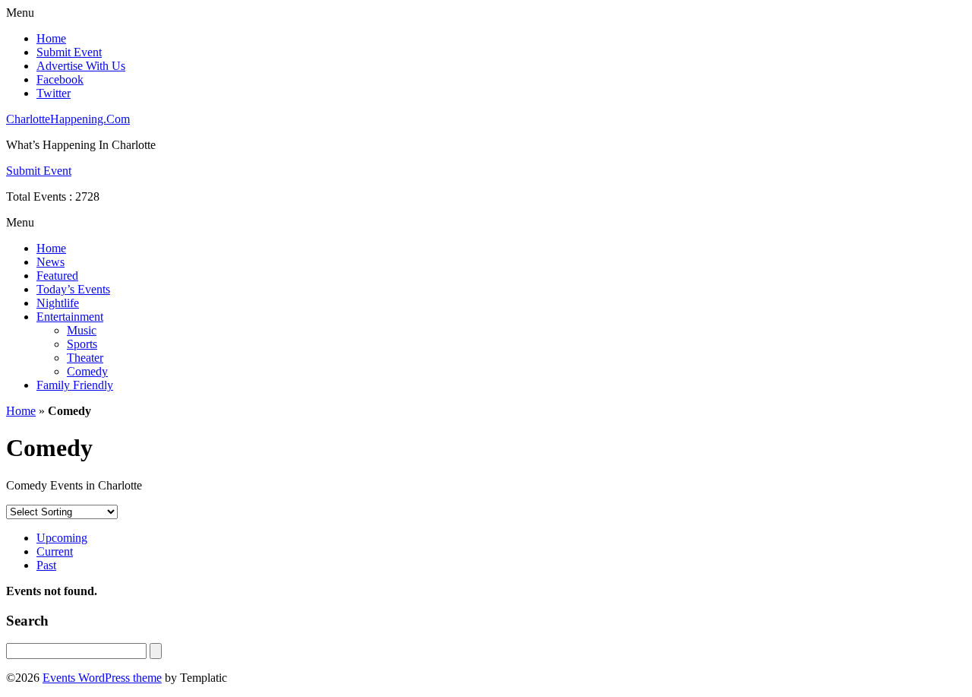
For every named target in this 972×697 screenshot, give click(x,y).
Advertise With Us (80, 65)
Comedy (87, 371)
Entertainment (69, 316)
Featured (57, 275)
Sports (82, 343)
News (50, 261)
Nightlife (57, 302)
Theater (85, 357)
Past (46, 565)
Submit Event (69, 52)
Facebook (60, 79)
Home (51, 38)
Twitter (53, 93)
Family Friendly (74, 385)
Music (81, 330)
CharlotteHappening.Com (68, 118)
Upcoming (61, 537)
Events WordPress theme (102, 677)
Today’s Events (73, 289)
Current (54, 551)
